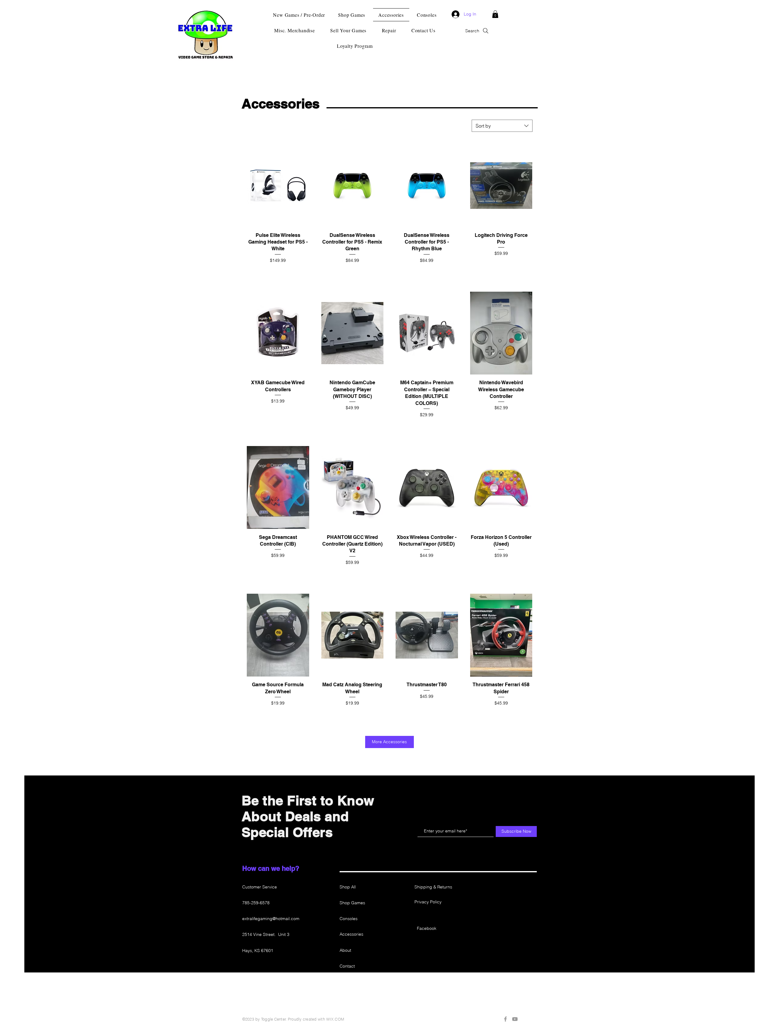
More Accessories (389, 741)
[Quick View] (278, 185)
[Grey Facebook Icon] (505, 1019)
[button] (495, 14)
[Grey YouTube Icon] (515, 1019)
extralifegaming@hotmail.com (270, 918)
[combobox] (502, 126)
